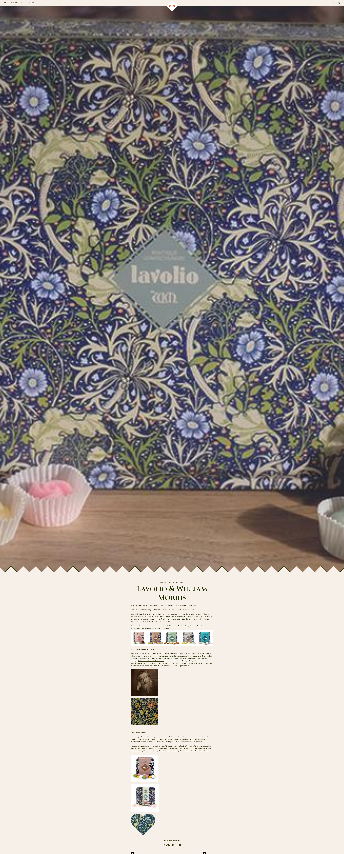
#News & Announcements (172, 841)
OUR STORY (31, 3)
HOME (5, 3)
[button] (334, 3)
